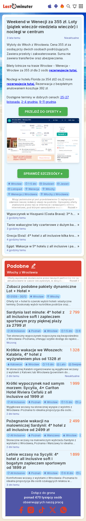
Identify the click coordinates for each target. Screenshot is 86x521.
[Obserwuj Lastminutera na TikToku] (41, 512)
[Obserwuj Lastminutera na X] (52, 512)
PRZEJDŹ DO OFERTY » (43, 112)
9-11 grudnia (47, 102)
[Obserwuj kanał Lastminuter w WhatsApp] (63, 512)
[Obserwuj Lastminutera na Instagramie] (31, 512)
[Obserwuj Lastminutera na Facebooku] (21, 512)
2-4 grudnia (29, 102)
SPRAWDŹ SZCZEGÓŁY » (43, 174)
